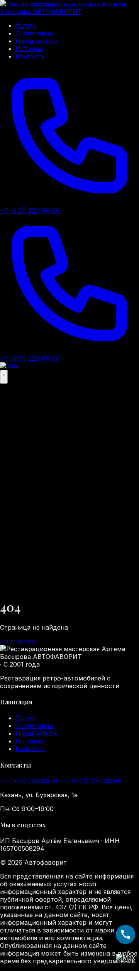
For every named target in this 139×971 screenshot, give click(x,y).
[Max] (9, 366)
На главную (18, 641)
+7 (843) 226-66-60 (92, 781)
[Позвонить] (125, 934)
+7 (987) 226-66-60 (31, 781)
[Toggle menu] (4, 377)
